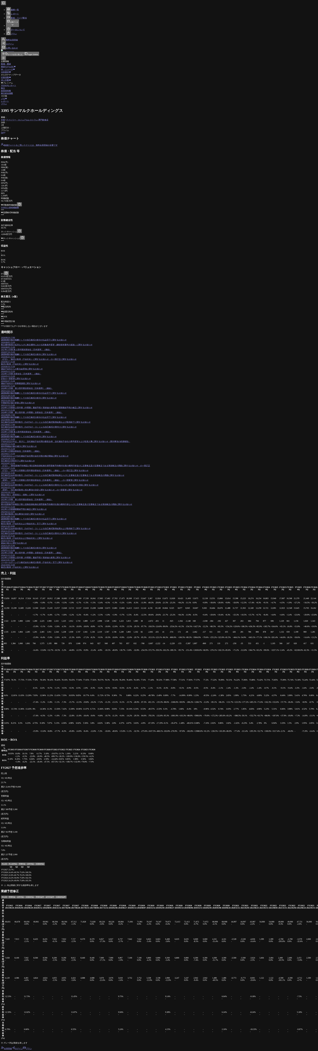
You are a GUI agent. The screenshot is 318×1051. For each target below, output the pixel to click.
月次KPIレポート (8, 85)
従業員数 (5, 77)
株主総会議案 (7, 93)
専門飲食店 (43, 120)
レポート (5, 101)
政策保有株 (6, 91)
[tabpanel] (159, 873)
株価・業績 (6, 64)
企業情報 (5, 61)
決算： (4, 122)
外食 (3, 120)
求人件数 (5, 80)
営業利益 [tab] (22, 864)
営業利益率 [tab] (40, 897)
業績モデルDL (7, 67)
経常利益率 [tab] (50, 897)
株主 (3, 88)
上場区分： (6, 128)
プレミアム (8, 83)
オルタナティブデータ (11, 75)
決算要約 (5, 72)
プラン (4, 104)
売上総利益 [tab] (13, 864)
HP (2, 133)
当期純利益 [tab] (40, 864)
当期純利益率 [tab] (61, 897)
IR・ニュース (7, 69)
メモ (3, 99)
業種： (4, 117)
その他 (4, 96)
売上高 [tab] (4, 864)
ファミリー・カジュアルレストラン (22, 120)
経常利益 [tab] (30, 864)
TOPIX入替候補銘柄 (10, 208)
